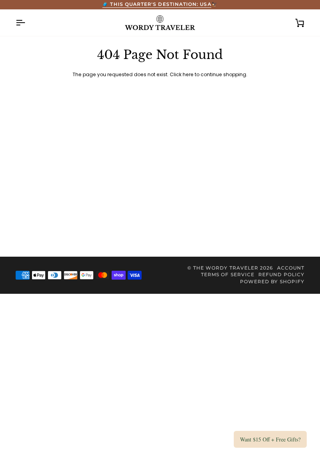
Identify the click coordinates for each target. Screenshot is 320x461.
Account (290, 268)
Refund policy (281, 274)
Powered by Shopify (272, 281)
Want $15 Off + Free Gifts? (270, 439)
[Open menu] (27, 22)
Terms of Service (227, 274)
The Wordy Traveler (225, 268)
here (188, 74)
